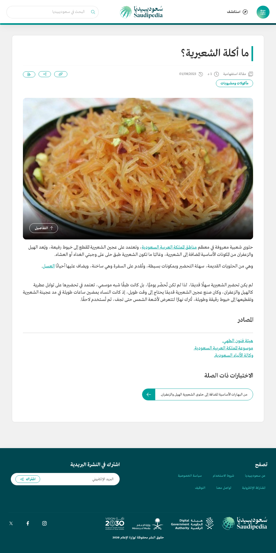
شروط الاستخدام (223, 476)
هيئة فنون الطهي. (237, 341)
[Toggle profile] (263, 12)
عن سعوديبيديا (255, 476)
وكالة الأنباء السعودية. (233, 355)
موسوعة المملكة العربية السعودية (223, 348)
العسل (49, 266)
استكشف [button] (233, 12)
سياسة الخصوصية (190, 476)
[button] (263, 12)
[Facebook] (27, 523)
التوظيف (200, 488)
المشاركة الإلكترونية (253, 488)
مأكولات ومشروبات (234, 83)
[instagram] (44, 523)
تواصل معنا (223, 488)
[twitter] (11, 523)
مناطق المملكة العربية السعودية (169, 247)
